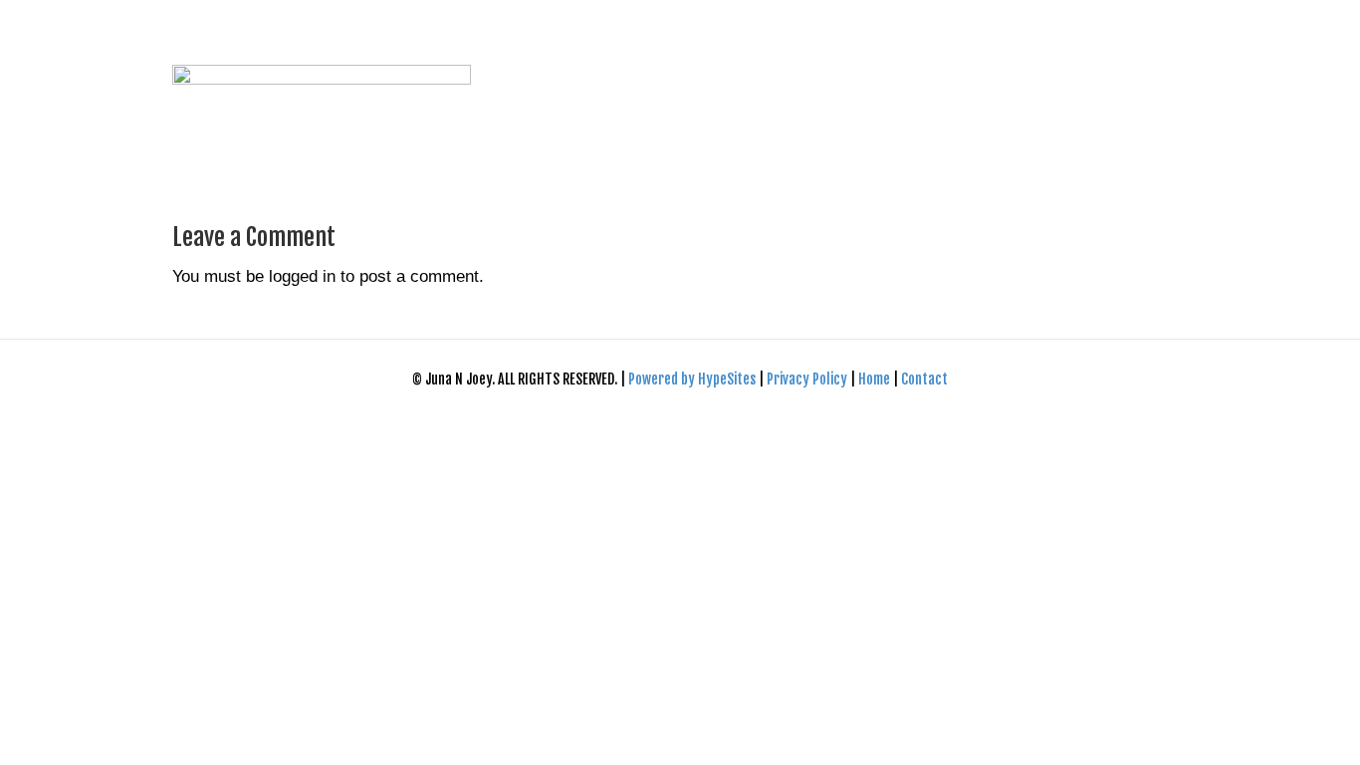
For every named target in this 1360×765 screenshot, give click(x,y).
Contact (924, 379)
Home (874, 379)
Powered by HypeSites (693, 379)
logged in (302, 276)
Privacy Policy (808, 379)
